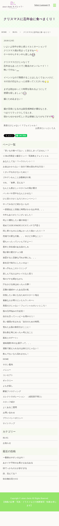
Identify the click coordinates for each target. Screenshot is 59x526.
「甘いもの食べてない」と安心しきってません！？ (26, 151)
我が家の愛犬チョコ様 (13, 252)
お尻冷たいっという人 (45, 128)
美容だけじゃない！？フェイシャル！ (21, 125)
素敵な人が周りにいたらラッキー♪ (18, 300)
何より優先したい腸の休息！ (16, 220)
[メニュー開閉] (54, 5)
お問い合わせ (9, 413)
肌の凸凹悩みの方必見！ (14, 311)
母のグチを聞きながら (13, 279)
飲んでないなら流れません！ (16, 354)
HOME (4, 32)
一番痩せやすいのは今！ (14, 457)
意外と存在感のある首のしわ (16, 247)
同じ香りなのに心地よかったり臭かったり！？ (24, 231)
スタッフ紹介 (9, 402)
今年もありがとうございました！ (18, 215)
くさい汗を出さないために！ (16, 172)
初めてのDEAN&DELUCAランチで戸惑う (21, 225)
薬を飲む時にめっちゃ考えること (18, 332)
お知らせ (7, 443)
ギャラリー (8, 381)
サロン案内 (8, 365)
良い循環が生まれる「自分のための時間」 (22, 322)
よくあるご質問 (10, 407)
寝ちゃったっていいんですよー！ (18, 242)
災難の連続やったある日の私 (16, 290)
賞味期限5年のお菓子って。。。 (17, 343)
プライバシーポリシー (13, 418)
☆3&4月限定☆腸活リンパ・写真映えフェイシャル (26, 156)
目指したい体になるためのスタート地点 (21, 295)
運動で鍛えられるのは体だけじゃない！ (21, 348)
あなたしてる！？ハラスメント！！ (19, 161)
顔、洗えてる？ (10, 474)
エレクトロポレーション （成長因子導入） (23, 397)
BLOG (15, 32)
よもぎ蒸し (8, 386)
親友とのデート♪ (10, 338)
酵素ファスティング (12, 391)
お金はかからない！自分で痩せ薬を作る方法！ (24, 167)
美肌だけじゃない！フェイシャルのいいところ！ (25, 306)
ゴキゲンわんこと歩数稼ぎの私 (17, 177)
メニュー (7, 370)
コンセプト (8, 375)
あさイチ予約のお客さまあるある (18, 463)
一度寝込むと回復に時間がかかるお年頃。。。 (24, 209)
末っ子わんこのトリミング (15, 268)
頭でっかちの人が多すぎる (15, 468)
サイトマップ (9, 423)
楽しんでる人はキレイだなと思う (18, 274)
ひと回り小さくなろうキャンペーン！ (20, 199)
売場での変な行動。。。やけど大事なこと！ (23, 236)
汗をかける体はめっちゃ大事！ (17, 284)
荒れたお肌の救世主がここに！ (17, 327)
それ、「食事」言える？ (14, 183)
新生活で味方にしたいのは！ (16, 263)
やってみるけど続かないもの (16, 204)
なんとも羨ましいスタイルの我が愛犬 (20, 188)
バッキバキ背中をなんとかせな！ (18, 193)
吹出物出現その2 (10, 479)
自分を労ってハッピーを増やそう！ (19, 316)
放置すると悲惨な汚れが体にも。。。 (20, 258)
